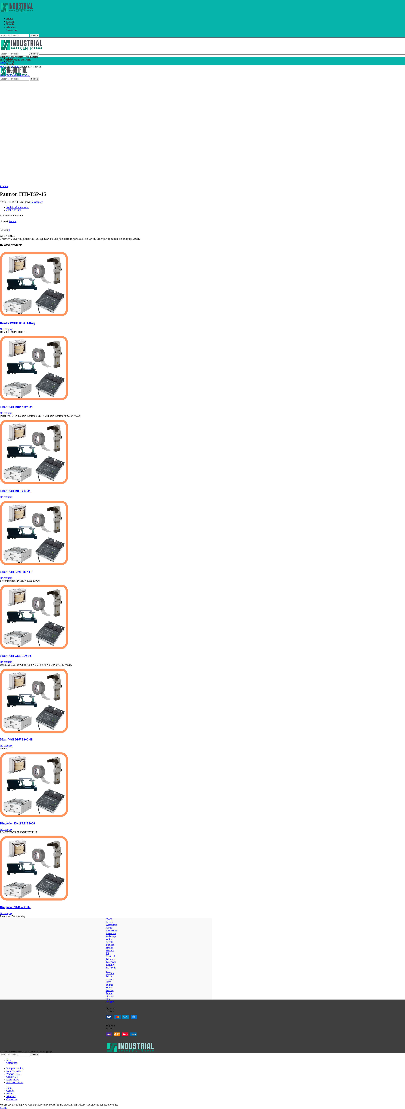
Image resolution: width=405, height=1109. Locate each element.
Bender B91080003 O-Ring (17, 323)
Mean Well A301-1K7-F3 (16, 571)
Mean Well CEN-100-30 (15, 655)
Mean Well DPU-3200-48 (16, 739)
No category (13, 66)
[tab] (99, 207)
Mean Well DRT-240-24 (15, 490)
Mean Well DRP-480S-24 (16, 406)
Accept (3, 1107)
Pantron (4, 186)
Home (3, 66)
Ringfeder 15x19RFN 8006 (17, 823)
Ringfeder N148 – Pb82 (15, 907)
